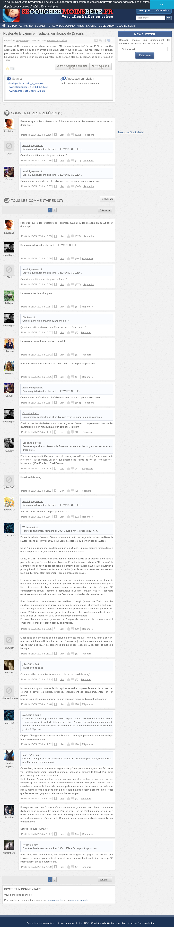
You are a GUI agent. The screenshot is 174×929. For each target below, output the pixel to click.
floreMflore (9, 852)
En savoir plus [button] (49, 6)
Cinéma (63, 40)
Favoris (91, 25)
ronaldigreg (28, 145)
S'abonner (107, 199)
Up (68, 134)
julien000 (9, 487)
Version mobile (45, 923)
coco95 (9, 672)
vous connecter (54, 900)
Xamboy (9, 450)
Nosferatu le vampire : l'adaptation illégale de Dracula (43, 33)
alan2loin (9, 647)
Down (72, 134)
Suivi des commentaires (68, 25)
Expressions (52, 40)
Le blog (59, 923)
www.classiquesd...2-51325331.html (28, 87)
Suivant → (104, 210)
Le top (12, 25)
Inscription (145, 10)
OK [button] (162, 4)
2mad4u (9, 817)
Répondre (88, 134)
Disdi (9, 153)
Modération (107, 25)
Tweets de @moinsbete (130, 132)
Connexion (162, 10)
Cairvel (9, 179)
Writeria (9, 373)
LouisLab (9, 131)
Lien (62, 134)
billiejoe (9, 303)
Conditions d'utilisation (103, 923)
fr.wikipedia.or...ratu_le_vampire (26, 83)
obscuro (9, 351)
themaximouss (10, 698)
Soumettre (42, 25)
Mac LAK (9, 535)
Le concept (71, 923)
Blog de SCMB (126, 25)
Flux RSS (84, 923)
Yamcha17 (9, 509)
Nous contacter (146, 923)
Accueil (30, 923)
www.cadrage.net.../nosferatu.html (27, 90)
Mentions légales (126, 923)
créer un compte (79, 900)
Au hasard (26, 25)
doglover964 (22, 40)
